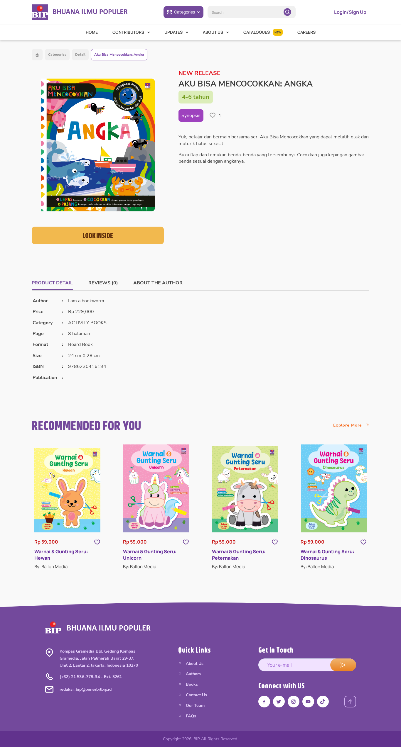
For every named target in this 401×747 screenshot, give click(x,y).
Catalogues (262, 32)
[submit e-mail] (343, 664)
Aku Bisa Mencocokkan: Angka (119, 54)
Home (92, 32)
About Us (194, 663)
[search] (287, 12)
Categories (184, 12)
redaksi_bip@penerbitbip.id (86, 689)
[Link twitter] (279, 701)
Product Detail (52, 283)
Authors (193, 674)
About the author (158, 283)
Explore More (348, 425)
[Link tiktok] (323, 701)
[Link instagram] (293, 701)
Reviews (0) (103, 283)
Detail (80, 54)
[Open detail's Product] (67, 490)
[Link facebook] (264, 701)
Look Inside (97, 235)
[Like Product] (97, 541)
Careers (306, 32)
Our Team (195, 705)
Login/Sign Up (350, 12)
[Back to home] (37, 54)
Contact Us (196, 695)
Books (191, 684)
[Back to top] (350, 701)
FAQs (190, 716)
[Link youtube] (308, 701)
